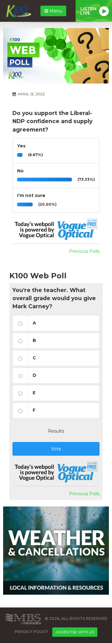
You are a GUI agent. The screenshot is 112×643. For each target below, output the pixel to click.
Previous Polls (84, 251)
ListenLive (88, 11)
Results (56, 431)
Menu (55, 11)
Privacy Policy (31, 631)
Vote (56, 449)
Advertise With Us (75, 632)
